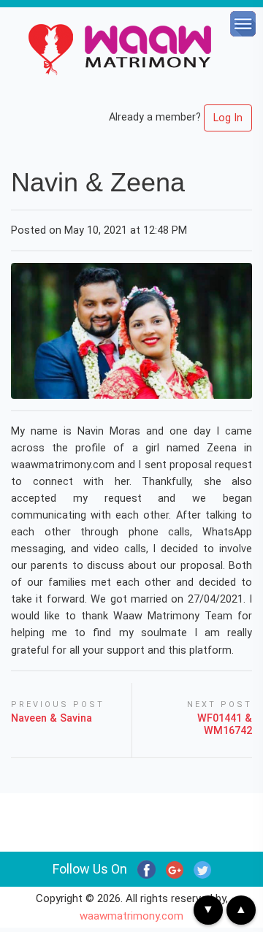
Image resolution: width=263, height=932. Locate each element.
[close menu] (244, 18)
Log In (228, 118)
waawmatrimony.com (131, 916)
